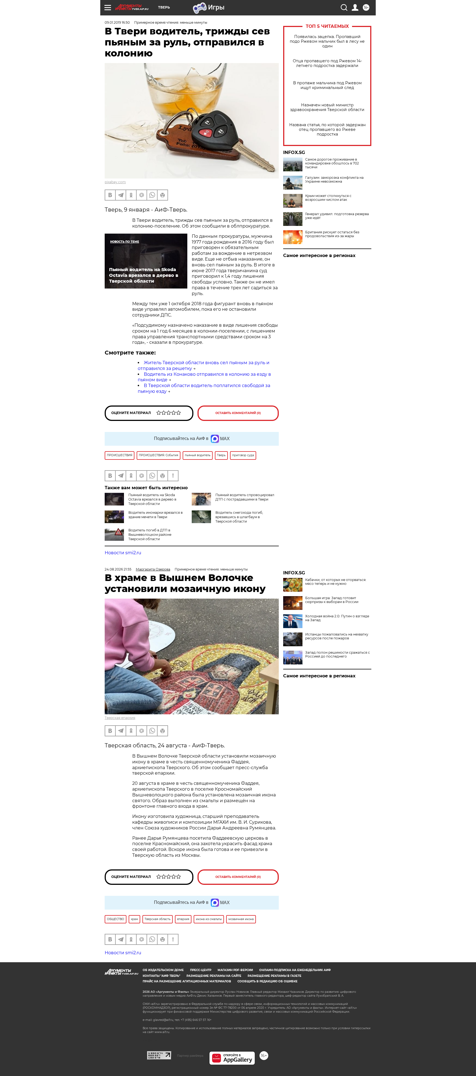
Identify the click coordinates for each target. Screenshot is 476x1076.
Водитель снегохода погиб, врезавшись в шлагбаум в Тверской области (239, 516)
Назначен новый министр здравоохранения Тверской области (327, 107)
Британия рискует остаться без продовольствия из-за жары (332, 234)
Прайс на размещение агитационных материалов (187, 981)
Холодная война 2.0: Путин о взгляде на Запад (337, 618)
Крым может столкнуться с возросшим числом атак (328, 198)
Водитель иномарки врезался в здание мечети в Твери (155, 514)
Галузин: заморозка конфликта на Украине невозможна (334, 179)
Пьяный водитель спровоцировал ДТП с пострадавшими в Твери (244, 497)
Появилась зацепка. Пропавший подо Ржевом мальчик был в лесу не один (327, 41)
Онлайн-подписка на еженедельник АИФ (295, 970)
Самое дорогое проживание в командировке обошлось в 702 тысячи (332, 163)
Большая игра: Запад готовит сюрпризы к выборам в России (331, 600)
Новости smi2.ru (123, 552)
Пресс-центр (200, 970)
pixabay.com (115, 182)
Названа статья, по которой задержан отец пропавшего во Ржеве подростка (327, 130)
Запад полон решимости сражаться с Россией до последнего (337, 654)
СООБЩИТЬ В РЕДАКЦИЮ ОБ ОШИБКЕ (267, 981)
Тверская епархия (120, 718)
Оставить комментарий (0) (238, 413)
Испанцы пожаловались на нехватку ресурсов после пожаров (336, 636)
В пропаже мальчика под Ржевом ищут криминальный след (327, 85)
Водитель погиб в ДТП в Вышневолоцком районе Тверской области (149, 534)
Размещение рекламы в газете (274, 976)
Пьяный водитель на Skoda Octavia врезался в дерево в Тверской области (152, 499)
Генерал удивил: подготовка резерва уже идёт (337, 216)
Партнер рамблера (190, 1055)
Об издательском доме (163, 970)
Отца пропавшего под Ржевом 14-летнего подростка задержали (327, 63)
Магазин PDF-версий (235, 970)
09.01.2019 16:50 (117, 22)
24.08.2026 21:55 (118, 569)
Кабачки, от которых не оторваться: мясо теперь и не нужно (335, 582)
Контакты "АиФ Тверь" (161, 976)
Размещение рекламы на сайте (213, 976)
